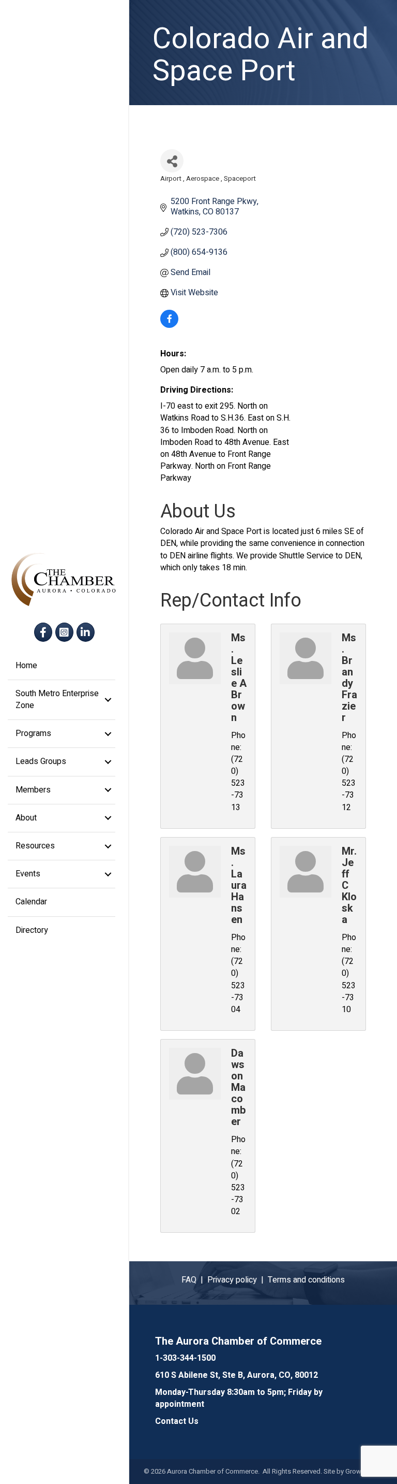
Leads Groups (41, 761)
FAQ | (194, 1280)
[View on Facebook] (169, 325)
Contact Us (176, 1421)
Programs (33, 733)
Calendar (31, 902)
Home (26, 665)
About (26, 818)
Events (28, 874)
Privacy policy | (237, 1280)
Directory (32, 930)
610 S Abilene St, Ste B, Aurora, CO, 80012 (236, 1375)
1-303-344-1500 (185, 1358)
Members (33, 790)
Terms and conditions (306, 1280)
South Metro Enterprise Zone (57, 699)
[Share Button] (172, 160)
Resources (35, 846)
